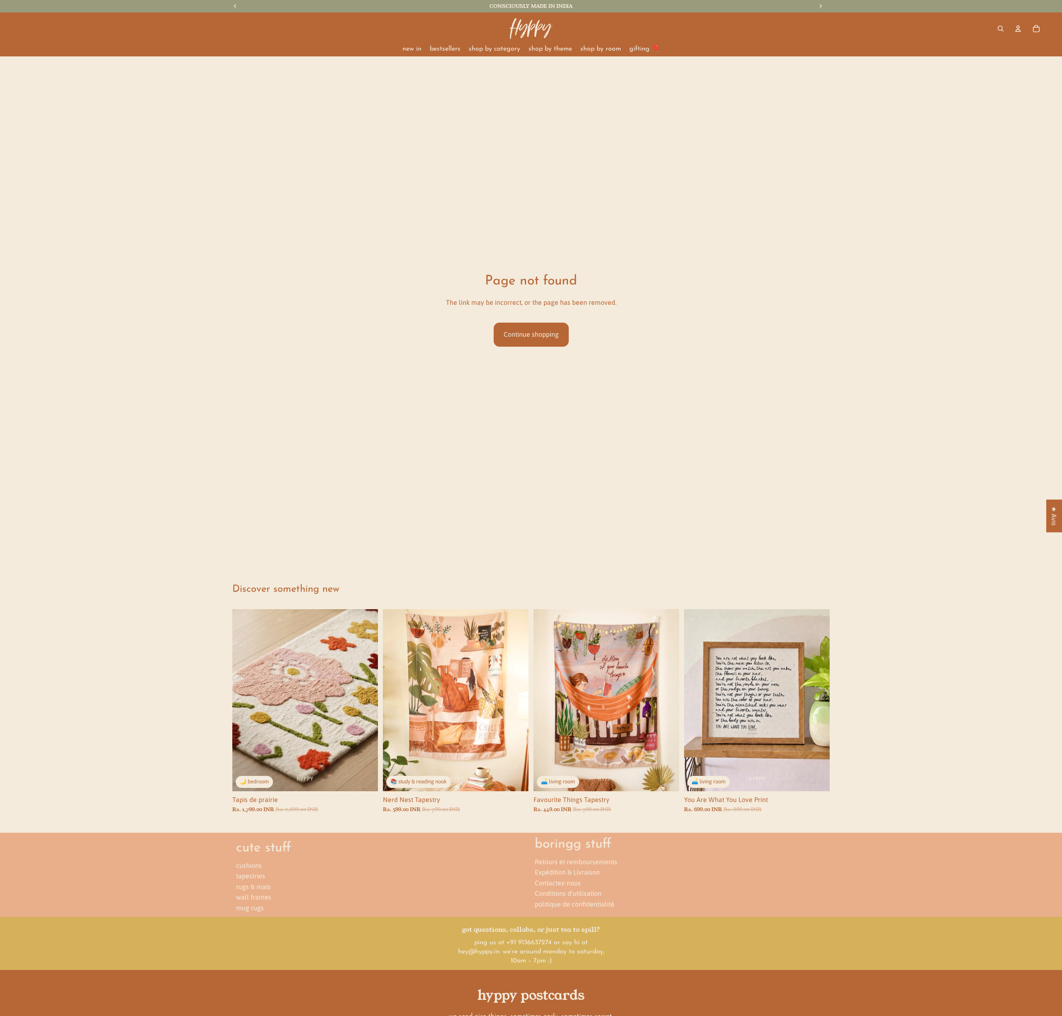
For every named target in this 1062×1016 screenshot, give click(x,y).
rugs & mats (253, 886)
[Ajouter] (365, 778)
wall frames (253, 897)
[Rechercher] (1000, 28)
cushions (249, 865)
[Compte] (1018, 28)
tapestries (250, 876)
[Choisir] (515, 778)
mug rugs (250, 907)
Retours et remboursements (576, 861)
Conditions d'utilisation (568, 893)
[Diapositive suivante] (365, 700)
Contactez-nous (558, 882)
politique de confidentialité (574, 904)
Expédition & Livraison (567, 872)
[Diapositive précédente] (244, 700)
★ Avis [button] (1054, 516)
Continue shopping (531, 334)
